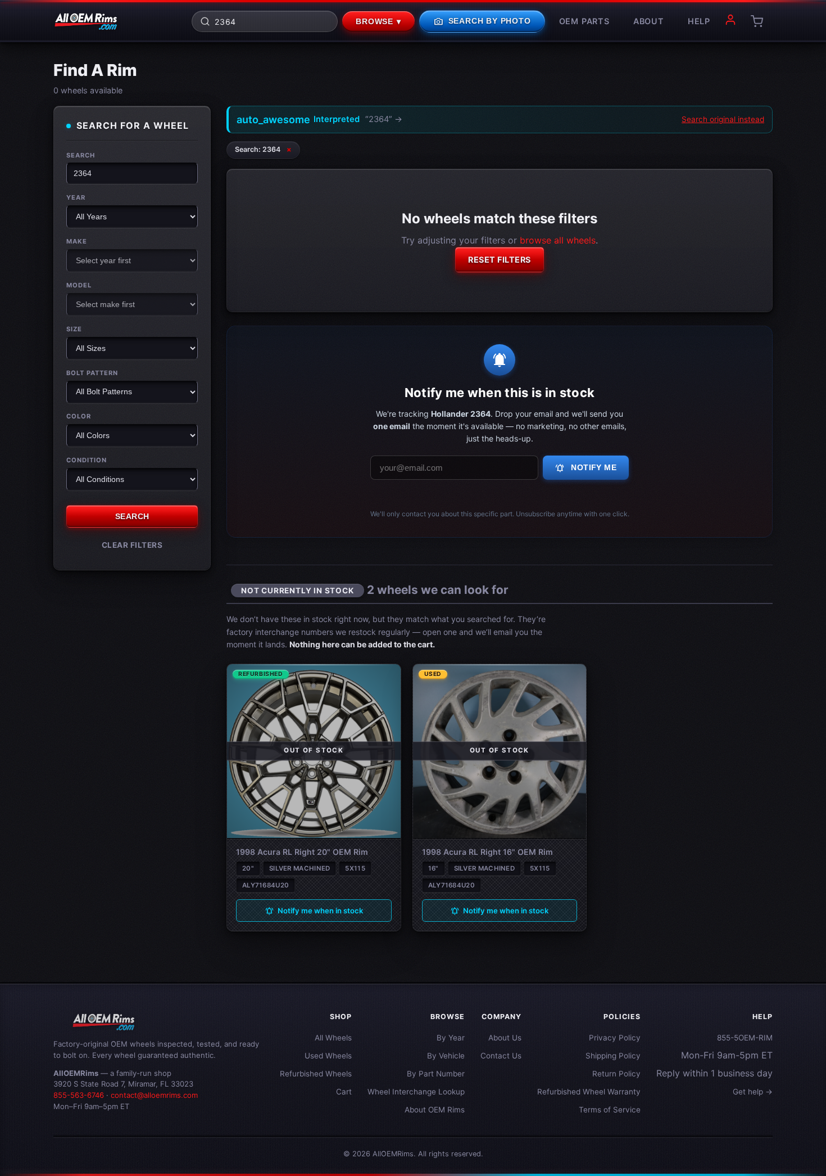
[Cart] (757, 21)
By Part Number (436, 1073)
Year (75, 198)
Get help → (753, 1091)
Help (699, 21)
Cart (344, 1091)
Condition (86, 460)
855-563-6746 (78, 1095)
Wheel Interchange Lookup (416, 1091)
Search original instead (723, 119)
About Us (504, 1037)
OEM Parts (584, 21)
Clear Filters (132, 544)
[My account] (730, 21)
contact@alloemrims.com (154, 1095)
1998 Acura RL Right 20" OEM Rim (302, 852)
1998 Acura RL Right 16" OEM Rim (487, 852)
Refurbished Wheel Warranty (589, 1091)
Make (76, 241)
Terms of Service (610, 1109)
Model (79, 285)
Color (78, 417)
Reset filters (499, 259)
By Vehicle (446, 1055)
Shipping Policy (613, 1055)
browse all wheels (558, 240)
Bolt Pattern (92, 373)
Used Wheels (328, 1055)
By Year (451, 1037)
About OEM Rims (435, 1109)
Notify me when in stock (314, 911)
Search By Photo (482, 21)
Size (74, 329)
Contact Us (500, 1055)
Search (80, 155)
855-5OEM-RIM (745, 1037)
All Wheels (333, 1037)
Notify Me (585, 468)
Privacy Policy (615, 1037)
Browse (378, 21)
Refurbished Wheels (316, 1073)
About (648, 21)
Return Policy (616, 1073)
